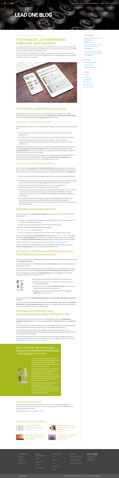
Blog (54, 456)
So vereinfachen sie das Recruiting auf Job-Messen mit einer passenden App (66, 437)
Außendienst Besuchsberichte (76, 463)
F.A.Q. (54, 463)
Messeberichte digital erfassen (76, 456)
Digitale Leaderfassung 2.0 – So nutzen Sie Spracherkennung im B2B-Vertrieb (66, 427)
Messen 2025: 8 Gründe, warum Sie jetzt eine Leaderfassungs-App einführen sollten (34, 437)
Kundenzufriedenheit (39, 467)
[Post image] (20, 428)
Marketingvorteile (22, 463)
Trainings (37, 464)
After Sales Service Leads (75, 459)
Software (37, 458)
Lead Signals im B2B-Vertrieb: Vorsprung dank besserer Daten (33, 426)
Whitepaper (55, 459)
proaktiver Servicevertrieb (26, 230)
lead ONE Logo (56, 466)
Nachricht (40, 411)
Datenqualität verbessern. (60, 242)
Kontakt (54, 469)
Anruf (31, 411)
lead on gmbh (23, 475)
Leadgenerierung (39, 461)
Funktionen (20, 456)
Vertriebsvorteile (21, 459)
